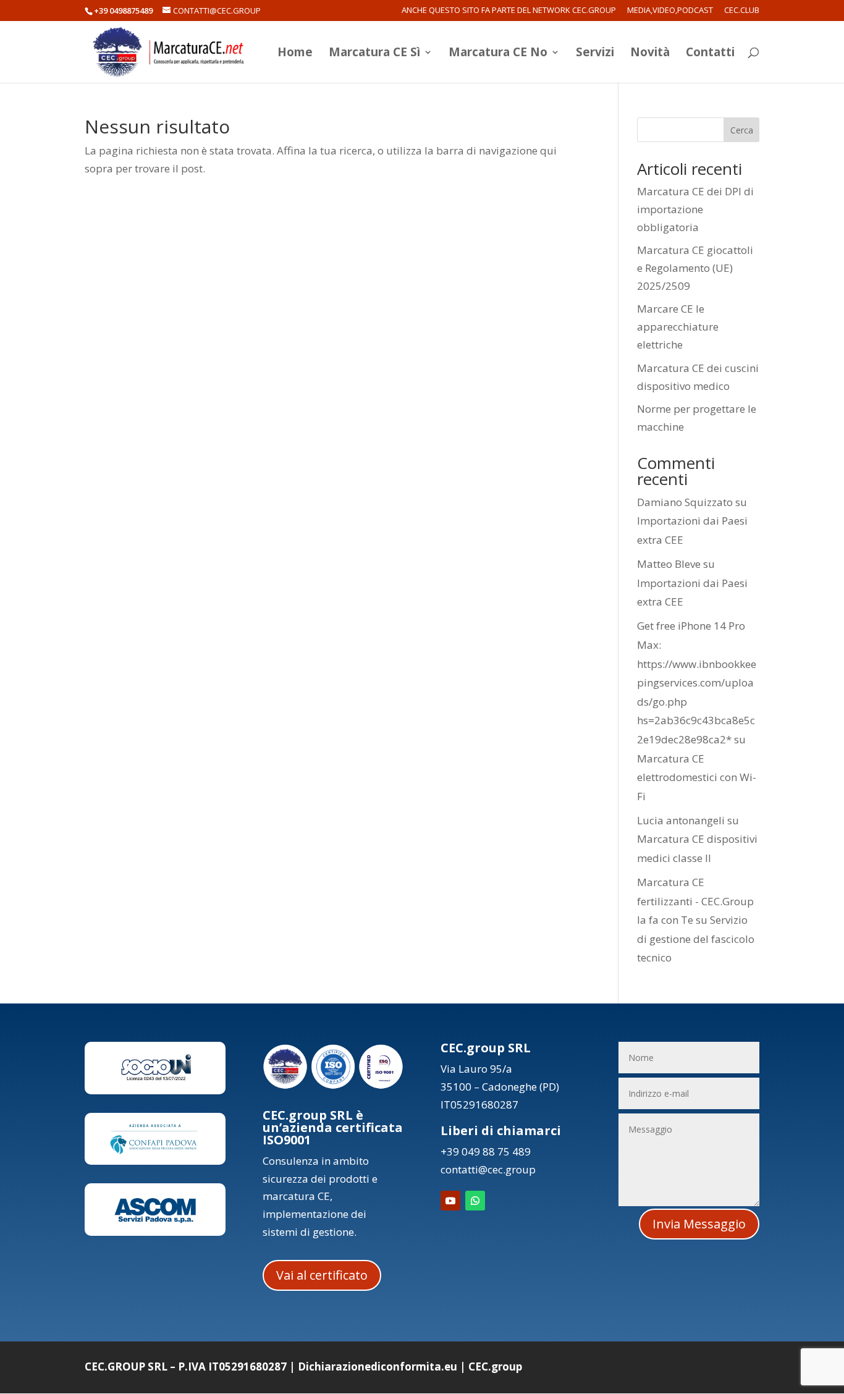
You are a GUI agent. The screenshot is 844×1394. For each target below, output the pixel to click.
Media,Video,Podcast (670, 10)
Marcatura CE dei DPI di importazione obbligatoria (695, 209)
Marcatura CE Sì (374, 54)
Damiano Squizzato (685, 502)
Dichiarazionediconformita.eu (377, 1366)
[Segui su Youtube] (450, 1200)
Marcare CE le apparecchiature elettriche (678, 327)
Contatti (710, 54)
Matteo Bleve (669, 564)
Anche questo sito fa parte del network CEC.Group (509, 10)
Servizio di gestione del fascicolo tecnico (695, 939)
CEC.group (495, 1366)
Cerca (741, 130)
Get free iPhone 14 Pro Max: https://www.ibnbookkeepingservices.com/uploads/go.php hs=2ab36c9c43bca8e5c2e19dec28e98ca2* (696, 682)
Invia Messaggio (699, 1223)
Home (295, 54)
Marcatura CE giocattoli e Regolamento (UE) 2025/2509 (695, 268)
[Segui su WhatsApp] (475, 1200)
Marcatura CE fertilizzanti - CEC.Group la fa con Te (695, 901)
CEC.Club (741, 10)
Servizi (595, 54)
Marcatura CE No (498, 54)
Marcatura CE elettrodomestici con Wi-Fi (696, 777)
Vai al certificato (322, 1275)
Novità (650, 54)
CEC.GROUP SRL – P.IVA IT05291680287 (186, 1366)
